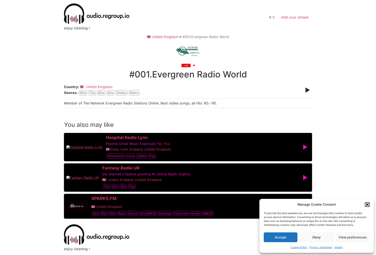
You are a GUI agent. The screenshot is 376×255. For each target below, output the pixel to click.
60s (83, 93)
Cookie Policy (298, 247)
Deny (316, 237)
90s (110, 93)
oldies (121, 93)
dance (132, 213)
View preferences (353, 237)
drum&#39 (148, 213)
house (194, 213)
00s (95, 213)
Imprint (338, 247)
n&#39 (207, 213)
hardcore (180, 213)
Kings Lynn (119, 149)
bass (121, 213)
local (130, 156)
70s (92, 93)
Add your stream (295, 17)
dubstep (165, 213)
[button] (367, 204)
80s (101, 93)
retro (134, 93)
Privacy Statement (321, 247)
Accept (280, 237)
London (112, 179)
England (136, 149)
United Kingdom (165, 37)
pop (152, 156)
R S (272, 17)
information (115, 156)
